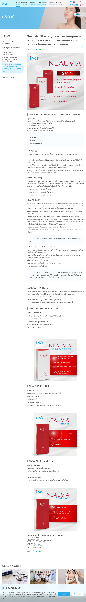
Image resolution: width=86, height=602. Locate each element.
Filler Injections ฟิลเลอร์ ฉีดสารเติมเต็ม (11, 48)
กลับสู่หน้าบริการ (9, 77)
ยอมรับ (64, 594)
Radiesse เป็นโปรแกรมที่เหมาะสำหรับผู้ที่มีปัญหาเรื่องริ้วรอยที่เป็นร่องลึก (10, 59)
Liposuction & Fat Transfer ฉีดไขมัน (8, 53)
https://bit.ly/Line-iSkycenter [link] (41, 541)
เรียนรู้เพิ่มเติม (77, 594)
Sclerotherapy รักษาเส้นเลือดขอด (8, 43)
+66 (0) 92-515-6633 (76, 2)
